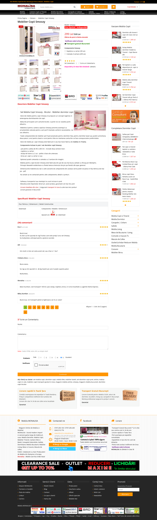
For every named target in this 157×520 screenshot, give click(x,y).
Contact (46, 492)
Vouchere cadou (75, 489)
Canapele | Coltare (119, 222)
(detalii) (92, 67)
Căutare (32, 18)
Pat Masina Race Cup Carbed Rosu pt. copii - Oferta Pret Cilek (130, 164)
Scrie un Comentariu (87, 63)
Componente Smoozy (72, 48)
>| (25, 312)
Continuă (63, 374)
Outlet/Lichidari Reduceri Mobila (124, 242)
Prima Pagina (22, 18)
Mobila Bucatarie (118, 246)
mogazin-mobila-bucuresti (88, 382)
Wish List (97, 492)
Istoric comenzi (99, 489)
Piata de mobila (24, 492)
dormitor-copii (50, 379)
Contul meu (98, 486)
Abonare (125, 494)
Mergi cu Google (61, 444)
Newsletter (98, 495)
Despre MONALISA (25, 486)
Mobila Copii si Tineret (120, 216)
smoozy (75, 382)
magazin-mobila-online (64, 382)
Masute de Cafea (118, 239)
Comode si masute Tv (120, 236)
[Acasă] (26, 8)
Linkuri (21, 495)
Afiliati (71, 492)
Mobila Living (116, 229)
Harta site (47, 499)
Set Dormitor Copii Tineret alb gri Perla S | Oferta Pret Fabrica (130, 97)
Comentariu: (22, 334)
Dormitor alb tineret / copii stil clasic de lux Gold (130, 34)
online (96, 379)
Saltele (114, 226)
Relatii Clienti (49, 486)
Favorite (101, 7)
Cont (87, 7)
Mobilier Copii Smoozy (46, 18)
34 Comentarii (70, 63)
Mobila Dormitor (118, 219)
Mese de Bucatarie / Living (121, 232)
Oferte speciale (74, 495)
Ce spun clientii (49, 495)
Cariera (21, 499)
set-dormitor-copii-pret (85, 379)
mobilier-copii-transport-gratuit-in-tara (41, 382)
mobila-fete (60, 379)
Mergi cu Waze (60, 448)
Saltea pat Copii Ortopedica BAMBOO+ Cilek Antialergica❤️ (130, 136)
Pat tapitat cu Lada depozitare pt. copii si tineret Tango (130, 67)
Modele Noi (73, 499)
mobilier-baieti (70, 379)
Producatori (73, 486)
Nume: (20, 324)
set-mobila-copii (39, 379)
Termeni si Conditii (26, 489)
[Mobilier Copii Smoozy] (39, 41)
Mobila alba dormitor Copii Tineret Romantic (130, 82)
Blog (45, 489)
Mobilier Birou (117, 252)
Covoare (114, 249)
